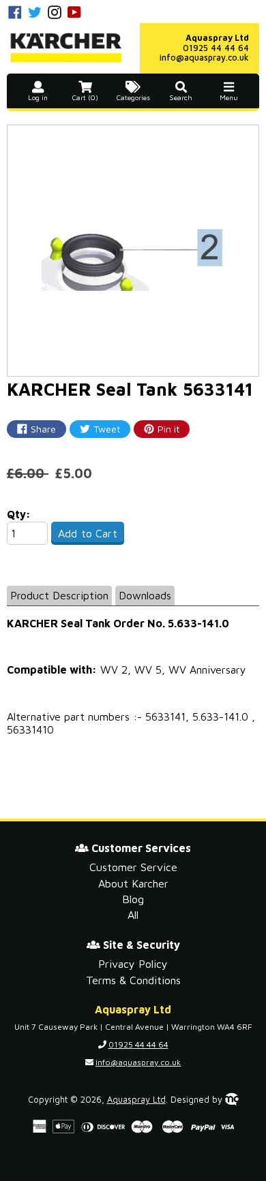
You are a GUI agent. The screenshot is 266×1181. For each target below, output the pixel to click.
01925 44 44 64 (216, 48)
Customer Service (133, 867)
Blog (133, 899)
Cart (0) (85, 97)
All (133, 915)
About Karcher (133, 883)
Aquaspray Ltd (136, 1100)
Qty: (19, 514)
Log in (38, 97)
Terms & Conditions (133, 980)
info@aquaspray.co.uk (204, 57)
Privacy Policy (133, 964)
